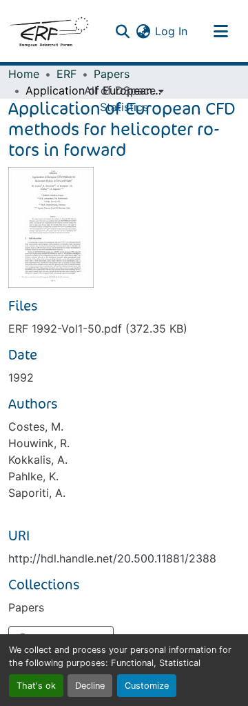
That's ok (36, 685)
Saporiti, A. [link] (36, 493)
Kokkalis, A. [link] (38, 460)
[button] (49, 31)
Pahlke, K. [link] (33, 476)
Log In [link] (171, 31)
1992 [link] (21, 377)
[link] (124, 328)
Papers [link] (112, 74)
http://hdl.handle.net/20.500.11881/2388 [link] (112, 558)
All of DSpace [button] (120, 90)
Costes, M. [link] (35, 426)
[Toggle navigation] (220, 31)
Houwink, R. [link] (39, 443)
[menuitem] (124, 90)
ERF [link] (66, 74)
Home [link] (23, 74)
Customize (147, 685)
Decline (90, 685)
